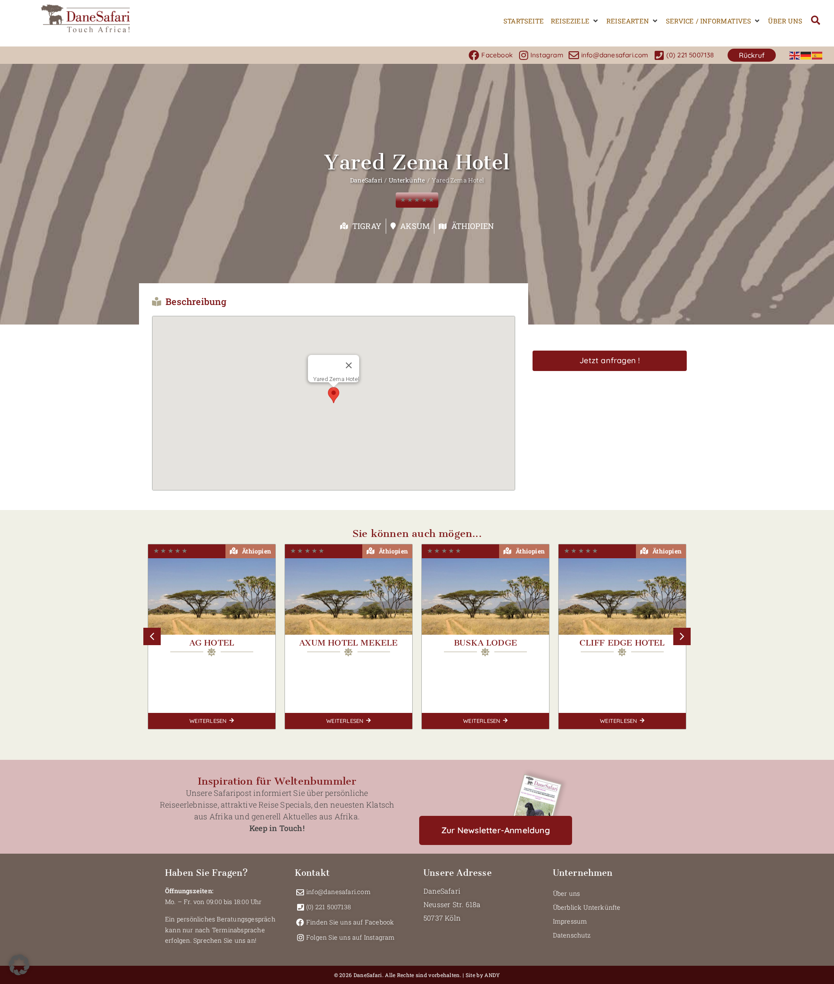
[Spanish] (817, 55)
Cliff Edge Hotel (485, 643)
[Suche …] (815, 21)
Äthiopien (472, 226)
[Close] (348, 365)
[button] (575, 21)
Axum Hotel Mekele (211, 643)
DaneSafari (366, 180)
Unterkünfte (407, 180)
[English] (795, 55)
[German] (806, 55)
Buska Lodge (348, 643)
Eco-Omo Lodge (622, 643)
